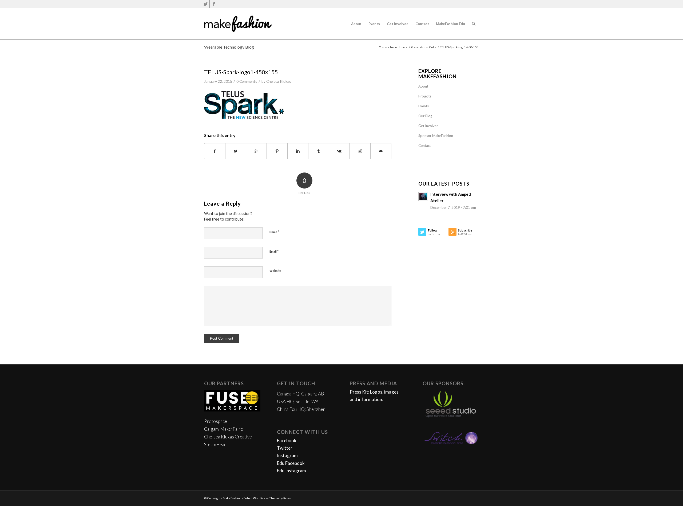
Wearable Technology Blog (229, 46)
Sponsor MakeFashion (435, 136)
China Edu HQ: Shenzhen (301, 409)
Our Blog (425, 116)
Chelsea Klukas (278, 81)
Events (423, 106)
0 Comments (246, 81)
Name (274, 232)
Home (403, 47)
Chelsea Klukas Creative (228, 437)
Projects (424, 96)
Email (274, 251)
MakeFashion (232, 498)
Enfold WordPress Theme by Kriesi (268, 498)
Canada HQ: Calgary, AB (300, 394)
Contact (424, 145)
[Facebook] (214, 4)
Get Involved (428, 126)
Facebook (286, 440)
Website (275, 270)
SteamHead (215, 444)
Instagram (287, 455)
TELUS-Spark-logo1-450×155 (241, 72)
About (423, 86)
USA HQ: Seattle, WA (298, 401)
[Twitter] (205, 4)
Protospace (215, 421)
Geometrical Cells (423, 47)
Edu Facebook (291, 463)
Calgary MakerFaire (223, 429)
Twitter (284, 448)
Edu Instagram (291, 470)
